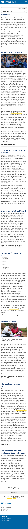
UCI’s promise (5, 444)
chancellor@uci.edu (7, 510)
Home (7, 496)
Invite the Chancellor (6, 518)
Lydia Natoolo (9, 349)
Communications (14, 496)
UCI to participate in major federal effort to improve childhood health (12, 246)
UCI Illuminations (14, 458)
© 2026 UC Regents (17, 523)
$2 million (8, 291)
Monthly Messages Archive (17, 488)
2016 (14, 497)
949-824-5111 (6, 509)
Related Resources (7, 11)
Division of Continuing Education (14, 171)
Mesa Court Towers (20, 160)
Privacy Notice (9, 523)
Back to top (14, 492)
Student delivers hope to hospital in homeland (12, 377)
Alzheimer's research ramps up (11, 315)
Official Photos (5, 520)
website (21, 105)
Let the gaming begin (8, 144)
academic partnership (14, 309)
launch (9, 73)
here (7, 141)
